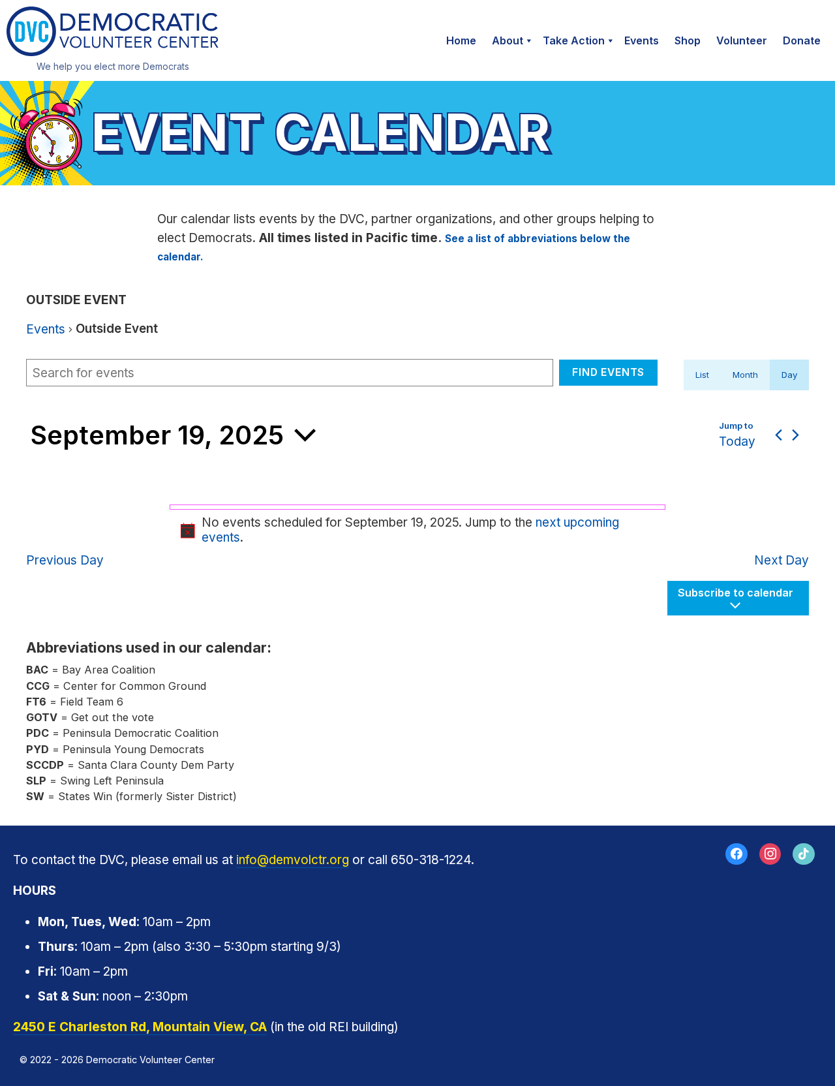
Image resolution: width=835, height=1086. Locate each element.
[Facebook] (736, 854)
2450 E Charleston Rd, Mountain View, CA (140, 1026)
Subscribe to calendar (735, 592)
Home (461, 40)
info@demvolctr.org (292, 859)
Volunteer (741, 40)
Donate (802, 40)
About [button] (507, 40)
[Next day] (795, 435)
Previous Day (65, 560)
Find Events (608, 372)
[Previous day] (778, 435)
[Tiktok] (803, 854)
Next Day (781, 560)
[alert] (417, 530)
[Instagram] (770, 854)
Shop (688, 40)
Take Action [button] (574, 40)
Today (737, 441)
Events (641, 40)
